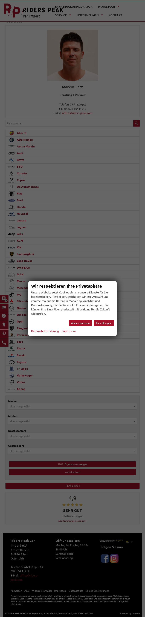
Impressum (69, 331)
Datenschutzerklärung (45, 331)
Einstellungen (104, 323)
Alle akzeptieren (80, 323)
